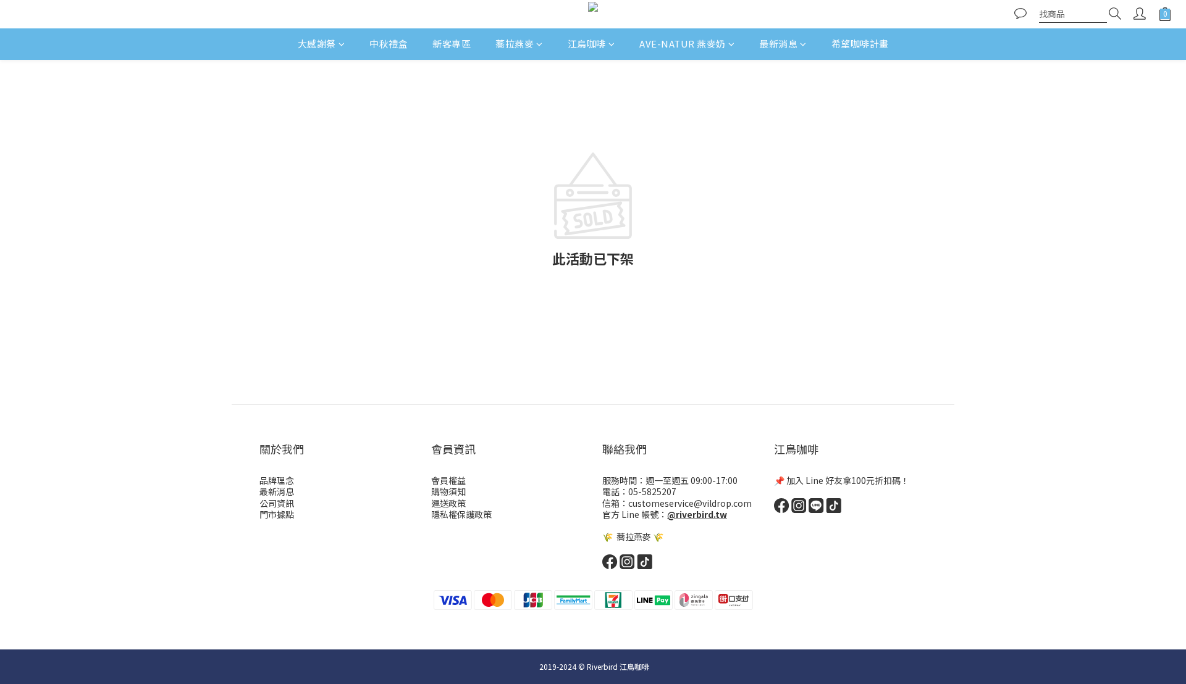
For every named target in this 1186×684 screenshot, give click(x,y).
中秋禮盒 (388, 43)
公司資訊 (276, 503)
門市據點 (276, 514)
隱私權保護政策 (461, 514)
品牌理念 (276, 480)
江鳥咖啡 (587, 43)
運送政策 (448, 503)
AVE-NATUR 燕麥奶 (682, 43)
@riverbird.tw (697, 514)
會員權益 (448, 480)
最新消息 (778, 43)
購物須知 (448, 491)
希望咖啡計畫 (860, 43)
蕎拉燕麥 (514, 43)
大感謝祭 (317, 43)
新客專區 (451, 43)
